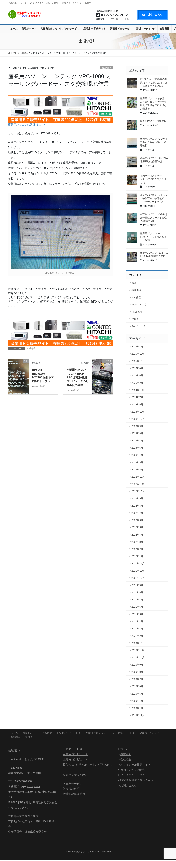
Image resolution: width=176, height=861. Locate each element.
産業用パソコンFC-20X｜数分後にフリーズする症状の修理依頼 (154, 217)
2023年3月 (137, 462)
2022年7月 (137, 512)
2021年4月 (137, 621)
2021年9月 (137, 585)
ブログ (135, 319)
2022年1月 (137, 556)
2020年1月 (137, 708)
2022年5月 (137, 527)
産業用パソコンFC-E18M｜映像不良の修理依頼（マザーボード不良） (153, 198)
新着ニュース (138, 326)
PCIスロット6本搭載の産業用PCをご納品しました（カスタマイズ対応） (153, 82)
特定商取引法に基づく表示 (136, 780)
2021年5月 (137, 614)
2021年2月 (137, 635)
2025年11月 (137, 353)
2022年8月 (137, 505)
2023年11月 (137, 411)
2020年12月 (138, 643)
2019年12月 (138, 715)
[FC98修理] (102, 366)
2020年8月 (137, 672)
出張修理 (106, 67)
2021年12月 (138, 563)
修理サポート (30, 733)
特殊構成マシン (72, 775)
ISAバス (68, 764)
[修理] (18, 366)
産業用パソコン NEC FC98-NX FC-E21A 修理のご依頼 (153, 236)
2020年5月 (137, 693)
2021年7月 (137, 599)
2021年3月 (137, 628)
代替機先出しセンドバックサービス (61, 733)
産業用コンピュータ (75, 754)
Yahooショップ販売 (132, 769)
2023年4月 (137, 455)
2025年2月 (137, 382)
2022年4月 (137, 534)
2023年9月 (137, 426)
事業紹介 (125, 754)
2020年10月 (138, 657)
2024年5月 (137, 404)
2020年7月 (137, 679)
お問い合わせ (154, 14)
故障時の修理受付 (74, 793)
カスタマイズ (138, 304)
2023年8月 (137, 433)
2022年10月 (138, 491)
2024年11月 (137, 390)
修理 (133, 283)
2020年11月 (137, 650)
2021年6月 (137, 606)
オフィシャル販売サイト (135, 764)
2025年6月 (137, 375)
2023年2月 (137, 469)
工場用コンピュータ (75, 759)
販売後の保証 (71, 788)
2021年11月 (137, 570)
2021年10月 (138, 578)
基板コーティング (149, 733)
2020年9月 (137, 664)
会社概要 (15, 737)
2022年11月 (137, 484)
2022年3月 (137, 542)
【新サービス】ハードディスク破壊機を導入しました (153, 179)
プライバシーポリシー (134, 775)
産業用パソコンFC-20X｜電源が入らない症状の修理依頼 (154, 142)
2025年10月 (138, 361)
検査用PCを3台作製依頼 (153, 121)
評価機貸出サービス (124, 733)
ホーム (14, 733)
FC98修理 (136, 311)
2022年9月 (137, 498)
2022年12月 (138, 476)
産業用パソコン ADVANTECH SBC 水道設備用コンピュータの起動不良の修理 (78, 377)
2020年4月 (137, 701)
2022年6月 (137, 520)
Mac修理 (136, 297)
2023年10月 (138, 419)
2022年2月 (137, 549)
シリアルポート (85, 764)
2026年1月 (137, 346)
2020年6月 (137, 686)
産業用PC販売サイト (97, 733)
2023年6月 (137, 447)
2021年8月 (137, 592)
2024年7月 (137, 397)
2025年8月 (137, 368)
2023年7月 (137, 440)
